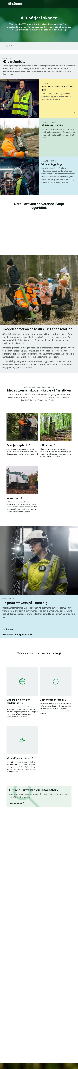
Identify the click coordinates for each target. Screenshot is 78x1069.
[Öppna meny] (69, 4)
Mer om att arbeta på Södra (15, 634)
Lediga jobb (8, 629)
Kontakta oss (15, 803)
